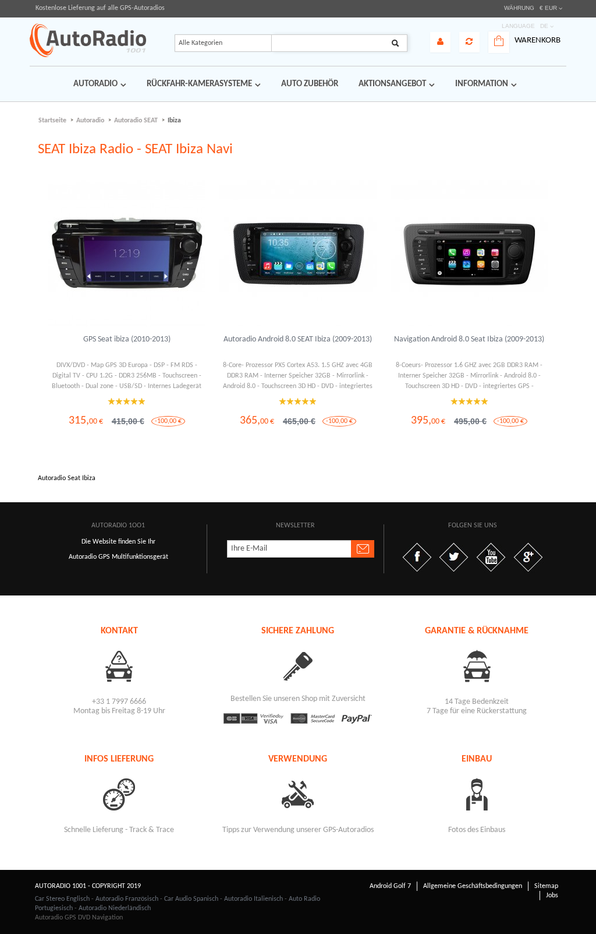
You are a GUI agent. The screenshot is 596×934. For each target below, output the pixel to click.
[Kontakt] (119, 665)
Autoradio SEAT (136, 120)
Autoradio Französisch (126, 899)
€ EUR (548, 8)
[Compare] (469, 42)
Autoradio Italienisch (253, 899)
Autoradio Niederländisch (115, 908)
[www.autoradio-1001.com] (88, 40)
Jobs (552, 895)
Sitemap (546, 886)
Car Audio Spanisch (191, 899)
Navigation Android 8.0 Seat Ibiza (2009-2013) (469, 339)
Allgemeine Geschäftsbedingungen (472, 886)
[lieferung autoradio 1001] (119, 793)
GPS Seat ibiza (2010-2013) (127, 339)
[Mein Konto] (440, 42)
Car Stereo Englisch (62, 899)
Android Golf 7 (390, 886)
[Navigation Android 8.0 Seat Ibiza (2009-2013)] (469, 254)
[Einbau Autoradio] (477, 793)
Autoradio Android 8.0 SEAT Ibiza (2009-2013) (298, 339)
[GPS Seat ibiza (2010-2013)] (127, 254)
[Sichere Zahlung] (297, 665)
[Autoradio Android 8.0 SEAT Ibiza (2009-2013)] (298, 254)
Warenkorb (537, 40)
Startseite (52, 120)
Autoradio (90, 120)
